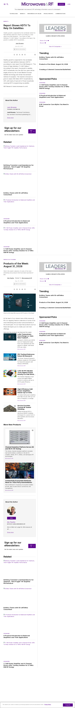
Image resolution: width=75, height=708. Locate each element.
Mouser (42, 43)
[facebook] (14, 54)
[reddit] (22, 54)
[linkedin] (17, 54)
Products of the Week (10, 259)
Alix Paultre (10, 278)
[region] (37, 705)
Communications (60, 13)
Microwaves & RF (27, 278)
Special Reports (48, 13)
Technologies (14, 13)
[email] (25, 54)
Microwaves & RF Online (34, 13)
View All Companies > (55, 46)
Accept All (67, 705)
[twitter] (19, 54)
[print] (35, 54)
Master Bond (43, 40)
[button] (5, 4)
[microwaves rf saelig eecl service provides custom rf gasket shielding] (10, 408)
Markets (22, 13)
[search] (7, 4)
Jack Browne (20, 43)
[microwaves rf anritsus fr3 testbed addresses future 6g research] (10, 357)
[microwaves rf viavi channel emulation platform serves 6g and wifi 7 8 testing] (19, 437)
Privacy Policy (47, 704)
